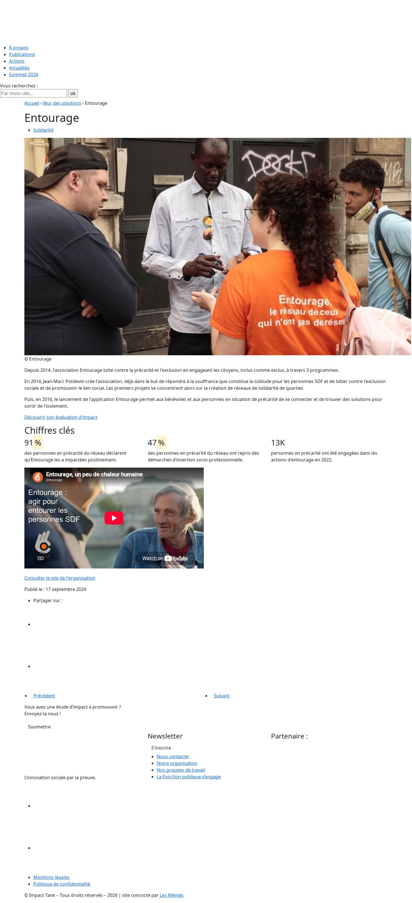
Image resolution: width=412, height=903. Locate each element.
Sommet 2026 (23, 74)
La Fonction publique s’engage (189, 777)
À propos (18, 48)
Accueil (31, 103)
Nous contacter (173, 756)
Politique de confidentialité (61, 884)
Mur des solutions (62, 103)
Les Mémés (172, 895)
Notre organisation (177, 763)
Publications (22, 54)
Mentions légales (51, 877)
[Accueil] (206, 21)
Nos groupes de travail (181, 770)
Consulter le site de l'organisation (59, 578)
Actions (17, 61)
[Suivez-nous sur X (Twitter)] (75, 848)
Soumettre (39, 727)
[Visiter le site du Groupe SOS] (313, 763)
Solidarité (43, 130)
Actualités (19, 68)
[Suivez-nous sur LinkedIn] (75, 806)
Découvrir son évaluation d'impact (60, 417)
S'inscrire (161, 748)
